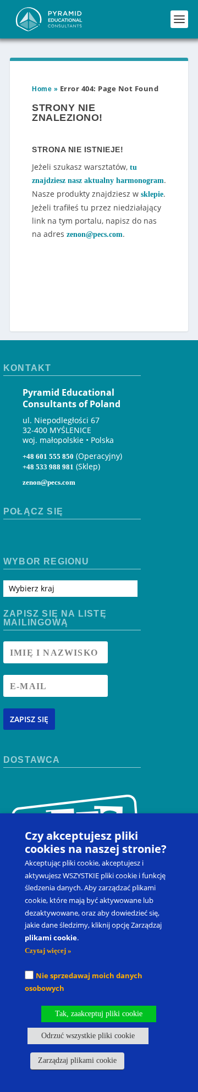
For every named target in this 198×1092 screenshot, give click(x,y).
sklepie (152, 194)
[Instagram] (32, 539)
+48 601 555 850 (48, 456)
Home (42, 89)
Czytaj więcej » (48, 950)
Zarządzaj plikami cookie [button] (77, 1060)
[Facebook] (12, 539)
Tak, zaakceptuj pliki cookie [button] (98, 1014)
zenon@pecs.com (95, 234)
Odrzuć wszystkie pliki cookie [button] (88, 1036)
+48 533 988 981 (48, 467)
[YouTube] (51, 539)
